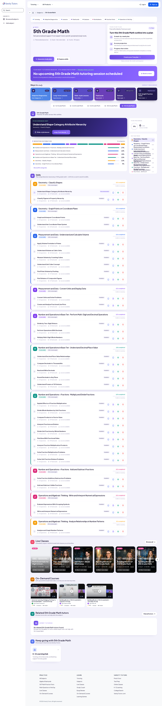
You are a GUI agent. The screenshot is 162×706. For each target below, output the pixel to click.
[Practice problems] (123, 192)
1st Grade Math (60, 106)
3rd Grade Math (95, 106)
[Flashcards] (118, 192)
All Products (47, 4)
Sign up (154, 4)
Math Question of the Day (47, 687)
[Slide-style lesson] (113, 199)
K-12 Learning (118, 687)
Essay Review (81, 690)
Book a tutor (147, 73)
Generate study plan (45, 59)
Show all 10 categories (40, 168)
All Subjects (43, 678)
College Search (118, 690)
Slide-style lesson (43, 132)
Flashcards (76, 19)
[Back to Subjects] (30, 13)
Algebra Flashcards (45, 681)
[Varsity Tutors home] (9, 3)
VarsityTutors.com (120, 693)
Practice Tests (110, 19)
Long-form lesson (60, 132)
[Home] (33, 13)
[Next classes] (157, 559)
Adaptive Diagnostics (51, 19)
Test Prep (117, 681)
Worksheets (97, 19)
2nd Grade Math (77, 106)
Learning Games (82, 696)
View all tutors (148, 614)
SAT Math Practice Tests (47, 684)
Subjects (40, 12)
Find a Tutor (117, 678)
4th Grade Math (112, 106)
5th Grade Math (129, 106)
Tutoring (33, 4)
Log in (144, 4)
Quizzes (86, 19)
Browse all (149, 542)
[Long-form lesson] (113, 192)
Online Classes (118, 684)
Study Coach (81, 687)
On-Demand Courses (46, 693)
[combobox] (14, 10)
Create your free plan (131, 57)
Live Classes (43, 690)
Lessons (65, 19)
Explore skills (63, 59)
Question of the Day (126, 19)
